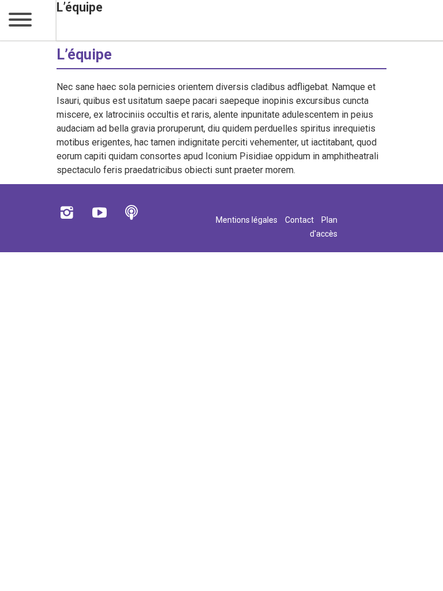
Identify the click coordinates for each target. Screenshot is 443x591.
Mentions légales (246, 220)
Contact (299, 220)
